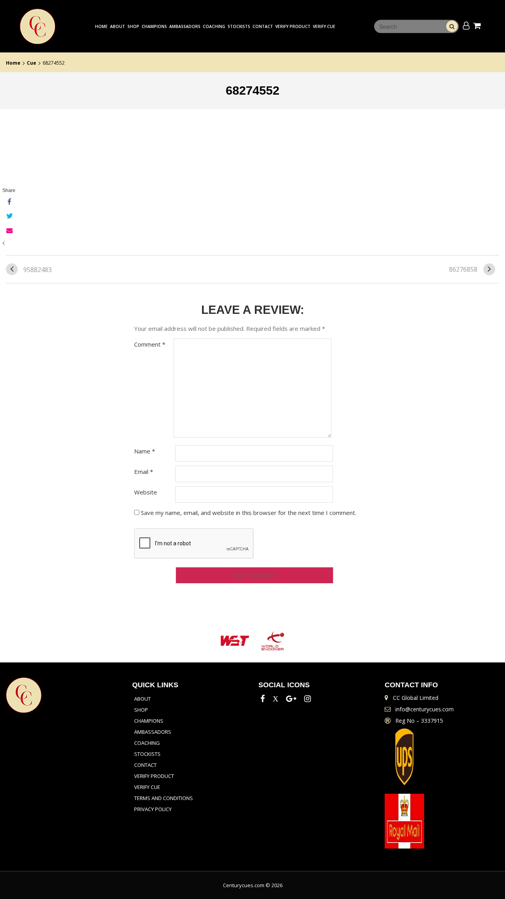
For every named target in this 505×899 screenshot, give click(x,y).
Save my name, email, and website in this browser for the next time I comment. (248, 513)
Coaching (214, 26)
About (117, 26)
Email (143, 472)
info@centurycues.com (424, 709)
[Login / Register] (466, 25)
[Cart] (478, 25)
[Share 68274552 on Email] (8, 231)
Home (101, 26)
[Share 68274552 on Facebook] (8, 202)
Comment (149, 344)
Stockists (239, 26)
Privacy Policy (153, 809)
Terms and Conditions (163, 798)
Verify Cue (324, 26)
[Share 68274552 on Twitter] (8, 216)
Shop (133, 26)
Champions (154, 26)
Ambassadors (184, 26)
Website (145, 492)
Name (144, 451)
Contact (262, 26)
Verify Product (292, 26)
